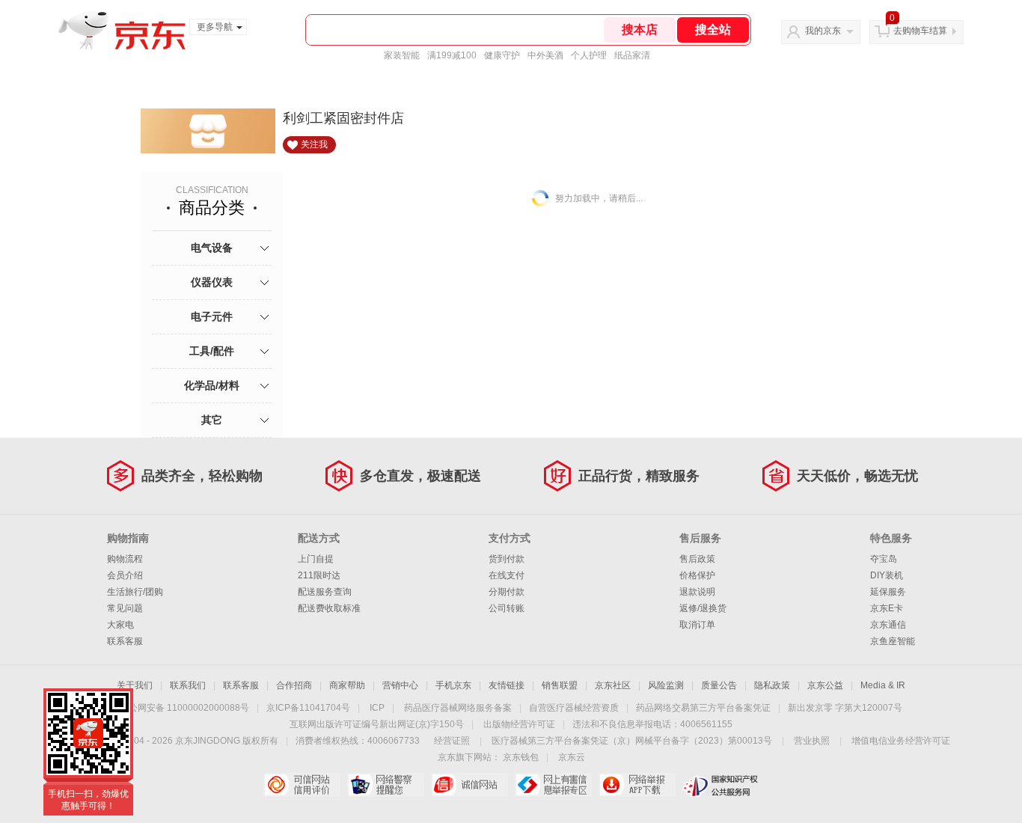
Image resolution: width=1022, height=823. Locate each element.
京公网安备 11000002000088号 (184, 708)
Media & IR (882, 685)
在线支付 (506, 575)
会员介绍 (125, 575)
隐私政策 (772, 685)
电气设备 (212, 248)
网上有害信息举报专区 (553, 785)
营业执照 (812, 740)
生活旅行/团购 (135, 592)
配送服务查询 (325, 592)
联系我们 (188, 685)
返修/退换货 (702, 608)
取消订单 (697, 624)
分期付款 (506, 592)
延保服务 (888, 592)
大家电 (120, 624)
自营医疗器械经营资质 (574, 708)
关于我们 (135, 685)
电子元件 (212, 316)
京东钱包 (521, 757)
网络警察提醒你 (385, 785)
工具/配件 (211, 351)
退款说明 (697, 592)
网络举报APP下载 (637, 785)
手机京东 (453, 685)
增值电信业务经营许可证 (900, 740)
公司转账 (506, 608)
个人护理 (589, 55)
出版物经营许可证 (519, 724)
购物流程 (125, 559)
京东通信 (888, 624)
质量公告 (719, 685)
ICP (377, 708)
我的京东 (823, 30)
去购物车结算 (920, 30)
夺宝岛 (883, 559)
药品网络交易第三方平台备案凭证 (703, 708)
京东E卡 (886, 608)
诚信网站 (469, 785)
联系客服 (125, 641)
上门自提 (316, 559)
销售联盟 (560, 685)
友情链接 (506, 685)
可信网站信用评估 (301, 785)
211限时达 (319, 575)
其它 (211, 420)
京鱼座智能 (892, 641)
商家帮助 (347, 685)
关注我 (314, 144)
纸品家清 (632, 55)
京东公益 (825, 685)
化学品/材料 (211, 385)
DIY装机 (886, 575)
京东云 (571, 757)
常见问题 (125, 608)
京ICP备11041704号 (308, 708)
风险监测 (666, 685)
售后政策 (697, 559)
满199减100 (452, 55)
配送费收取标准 (329, 608)
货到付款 (506, 559)
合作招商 (294, 685)
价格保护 (697, 575)
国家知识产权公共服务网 (720, 785)
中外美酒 (545, 55)
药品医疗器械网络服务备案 (458, 708)
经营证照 (452, 740)
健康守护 (502, 55)
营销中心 (400, 685)
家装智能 (402, 55)
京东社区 (613, 685)
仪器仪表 (212, 282)
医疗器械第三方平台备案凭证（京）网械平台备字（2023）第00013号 (632, 740)
